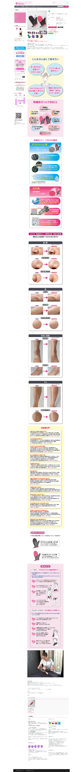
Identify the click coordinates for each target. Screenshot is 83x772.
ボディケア (16, 14)
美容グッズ (16, 17)
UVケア (16, 19)
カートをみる (66, 6)
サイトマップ (39, 6)
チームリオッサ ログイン (60, 6)
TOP (18, 6)
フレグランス (17, 20)
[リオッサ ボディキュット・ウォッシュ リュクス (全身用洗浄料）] (20, 32)
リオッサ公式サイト (33, 6)
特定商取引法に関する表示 (29, 770)
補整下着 (16, 16)
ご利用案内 (22, 6)
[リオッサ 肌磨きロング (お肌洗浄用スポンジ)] (31, 703)
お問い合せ (27, 6)
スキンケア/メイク (17, 13)
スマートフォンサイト (17, 122)
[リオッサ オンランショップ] (23, 5)
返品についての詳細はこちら (54, 31)
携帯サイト (16, 121)
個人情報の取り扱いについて (20, 770)
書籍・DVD (16, 22)
